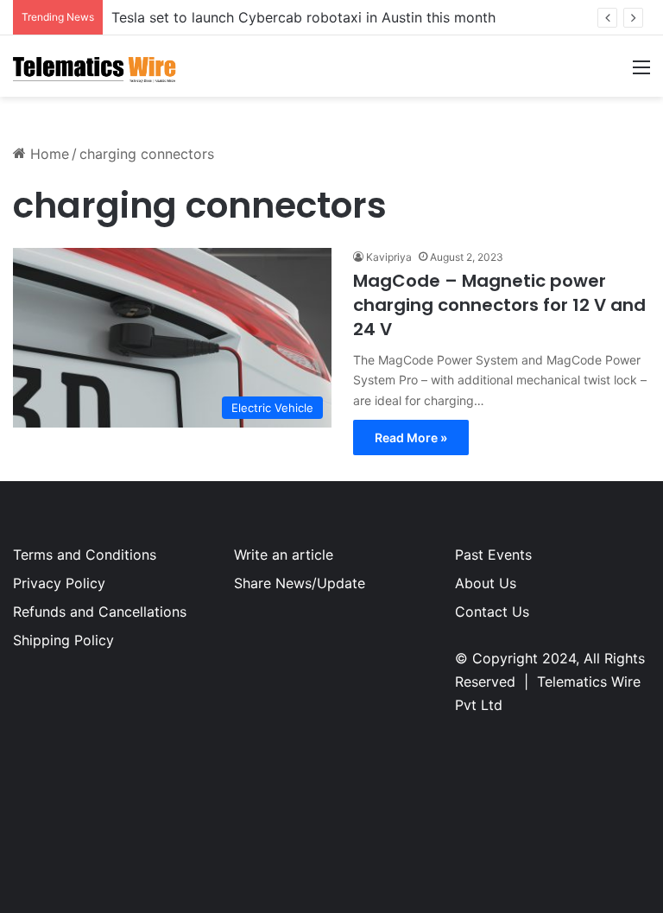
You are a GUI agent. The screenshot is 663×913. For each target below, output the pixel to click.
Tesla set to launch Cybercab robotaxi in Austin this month (303, 17)
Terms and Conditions (84, 554)
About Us (485, 583)
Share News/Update (299, 583)
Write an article (283, 554)
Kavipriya (389, 256)
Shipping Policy (63, 640)
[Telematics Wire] (95, 66)
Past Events (493, 554)
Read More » (411, 437)
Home (47, 153)
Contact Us (492, 611)
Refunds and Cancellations (99, 611)
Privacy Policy (59, 583)
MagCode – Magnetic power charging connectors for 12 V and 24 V (499, 305)
